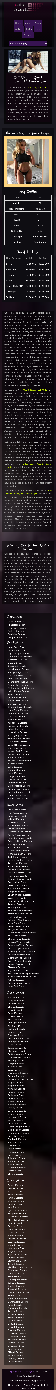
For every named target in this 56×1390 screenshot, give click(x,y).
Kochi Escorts (15, 1026)
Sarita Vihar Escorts (18, 713)
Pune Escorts (14, 1155)
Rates (38, 23)
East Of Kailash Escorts (20, 675)
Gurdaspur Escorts (17, 1279)
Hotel (38, 29)
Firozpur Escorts (16, 1257)
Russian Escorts (16, 621)
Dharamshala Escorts (19, 1133)
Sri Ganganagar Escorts (20, 1054)
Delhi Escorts (41, 1372)
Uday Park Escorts (17, 986)
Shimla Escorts (15, 1174)
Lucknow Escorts (16, 1029)
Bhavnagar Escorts (17, 1123)
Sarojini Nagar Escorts (19, 738)
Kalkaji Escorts (15, 729)
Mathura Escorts (16, 1152)
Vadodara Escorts (17, 1273)
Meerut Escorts (15, 1245)
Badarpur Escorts (16, 716)
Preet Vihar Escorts (17, 678)
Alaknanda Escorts (17, 809)
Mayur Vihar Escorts (18, 701)
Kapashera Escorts (17, 723)
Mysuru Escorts (15, 1114)
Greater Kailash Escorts (20, 656)
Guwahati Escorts (17, 1035)
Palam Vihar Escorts (18, 866)
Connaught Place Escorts (20, 682)
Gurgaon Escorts (16, 776)
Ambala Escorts (16, 1311)
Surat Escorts (15, 1019)
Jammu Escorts (15, 1101)
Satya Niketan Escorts (19, 745)
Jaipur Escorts (15, 1164)
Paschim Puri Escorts (18, 888)
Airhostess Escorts (17, 625)
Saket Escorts (15, 767)
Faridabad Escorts (17, 782)
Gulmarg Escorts (16, 1330)
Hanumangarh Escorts (19, 1057)
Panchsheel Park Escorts (20, 954)
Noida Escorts (15, 773)
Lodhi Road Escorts (18, 710)
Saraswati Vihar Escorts (20, 910)
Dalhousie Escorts (17, 1336)
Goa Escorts (14, 1145)
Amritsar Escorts (16, 1226)
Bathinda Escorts (16, 1232)
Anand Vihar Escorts (18, 882)
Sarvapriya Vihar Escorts (20, 945)
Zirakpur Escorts (16, 1092)
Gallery (19, 29)
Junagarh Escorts (17, 1289)
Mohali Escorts (15, 1235)
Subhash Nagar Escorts (20, 841)
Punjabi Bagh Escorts (18, 789)
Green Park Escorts (18, 795)
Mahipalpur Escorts (17, 660)
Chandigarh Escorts (18, 1216)
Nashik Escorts (15, 1191)
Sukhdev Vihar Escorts (19, 920)
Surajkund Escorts (17, 929)
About (28, 23)
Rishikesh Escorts (17, 1139)
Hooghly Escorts (16, 1358)
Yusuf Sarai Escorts (18, 923)
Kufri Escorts (14, 1207)
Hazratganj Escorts (17, 1117)
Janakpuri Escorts (17, 666)
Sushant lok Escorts (18, 726)
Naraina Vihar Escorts (19, 942)
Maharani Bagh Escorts (20, 854)
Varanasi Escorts (16, 1242)
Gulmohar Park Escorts (19, 958)
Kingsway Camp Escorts (20, 913)
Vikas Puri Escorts (17, 898)
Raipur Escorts (15, 1185)
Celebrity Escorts (16, 634)
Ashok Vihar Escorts (18, 828)
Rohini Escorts (15, 694)
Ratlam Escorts (15, 1016)
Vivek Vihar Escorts (17, 885)
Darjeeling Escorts (17, 1333)
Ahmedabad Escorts (18, 1220)
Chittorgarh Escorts (17, 1270)
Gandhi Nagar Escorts (19, 1126)
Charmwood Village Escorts (22, 932)
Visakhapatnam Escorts (20, 1267)
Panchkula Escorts (17, 1136)
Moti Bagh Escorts (17, 748)
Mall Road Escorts (17, 917)
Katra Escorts (15, 1349)
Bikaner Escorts (16, 1317)
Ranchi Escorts (15, 1223)
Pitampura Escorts (17, 697)
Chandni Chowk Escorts (20, 707)
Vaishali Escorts (16, 819)
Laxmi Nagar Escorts (18, 669)
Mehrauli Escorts (16, 770)
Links (29, 29)
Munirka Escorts (16, 757)
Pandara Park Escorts (19, 847)
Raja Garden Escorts (18, 970)
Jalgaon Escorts (16, 1085)
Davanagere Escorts (18, 1302)
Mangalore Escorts (17, 1298)
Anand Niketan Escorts (19, 961)
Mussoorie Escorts (17, 1104)
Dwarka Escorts (16, 663)
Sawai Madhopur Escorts (20, 1079)
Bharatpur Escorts (17, 1051)
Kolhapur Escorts (16, 1089)
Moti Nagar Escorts (17, 813)
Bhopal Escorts (15, 1188)
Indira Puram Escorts (18, 691)
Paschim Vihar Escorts (19, 869)
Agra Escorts (14, 1148)
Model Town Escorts (18, 798)
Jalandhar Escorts (17, 1158)
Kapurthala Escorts (17, 1254)
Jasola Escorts (15, 719)
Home (11, 1385)
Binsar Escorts (15, 1070)
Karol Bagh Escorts (17, 647)
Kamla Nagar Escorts (18, 835)
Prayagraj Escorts (17, 1022)
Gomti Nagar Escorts (37, 87)
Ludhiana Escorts (16, 1229)
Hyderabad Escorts (17, 1210)
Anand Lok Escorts (17, 863)
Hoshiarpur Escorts (17, 1248)
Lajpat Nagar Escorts (18, 653)
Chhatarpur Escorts (17, 822)
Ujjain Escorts (15, 1320)
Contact (28, 35)
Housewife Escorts (17, 628)
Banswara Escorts (17, 1111)
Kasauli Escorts (15, 1355)
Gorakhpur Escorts (17, 1308)
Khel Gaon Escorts (17, 936)
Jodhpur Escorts (16, 1314)
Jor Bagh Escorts (16, 844)
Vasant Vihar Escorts (18, 754)
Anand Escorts (15, 1361)
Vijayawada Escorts (17, 1261)
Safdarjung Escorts (17, 735)
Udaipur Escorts (16, 1000)
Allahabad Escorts (17, 1239)
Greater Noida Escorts (19, 786)
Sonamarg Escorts (17, 1339)
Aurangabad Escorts (18, 1041)
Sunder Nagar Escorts (19, 983)
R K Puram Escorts (17, 741)
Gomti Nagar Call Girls (35, 390)
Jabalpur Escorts (16, 1283)
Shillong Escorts (16, 1060)
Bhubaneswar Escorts (19, 1038)
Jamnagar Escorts (17, 1048)
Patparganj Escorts (17, 816)
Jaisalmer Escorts (17, 997)
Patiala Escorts (15, 1198)
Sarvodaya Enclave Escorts (22, 951)
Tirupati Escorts (16, 1264)
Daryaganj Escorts (17, 704)
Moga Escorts (15, 1251)
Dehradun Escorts (17, 1167)
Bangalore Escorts (17, 1213)
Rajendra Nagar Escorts (20, 838)
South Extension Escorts (20, 872)
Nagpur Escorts (15, 1032)
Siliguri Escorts (15, 1352)
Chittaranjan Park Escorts (21, 688)
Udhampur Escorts (17, 1346)
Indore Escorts (15, 1171)
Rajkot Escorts (15, 1044)
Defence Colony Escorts (20, 879)
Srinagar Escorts (16, 1098)
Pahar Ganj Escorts (17, 650)
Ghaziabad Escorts (17, 779)
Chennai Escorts (16, 1201)
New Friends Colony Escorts (22, 901)
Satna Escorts (15, 1013)
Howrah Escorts (16, 1327)
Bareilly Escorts (15, 1108)
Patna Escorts (15, 1305)
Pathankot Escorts (17, 1095)
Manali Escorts (15, 1142)
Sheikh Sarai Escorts (18, 926)
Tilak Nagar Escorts (18, 857)
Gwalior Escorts (16, 1286)
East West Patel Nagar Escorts (23, 973)
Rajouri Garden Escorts (20, 860)
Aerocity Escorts (16, 904)
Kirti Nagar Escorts (17, 907)
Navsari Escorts (16, 764)
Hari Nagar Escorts (17, 876)
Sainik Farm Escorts (18, 825)
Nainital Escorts (16, 1067)
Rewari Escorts (15, 1010)
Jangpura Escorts (17, 891)
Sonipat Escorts (16, 1076)
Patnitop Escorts (16, 1204)
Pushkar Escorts (16, 1004)
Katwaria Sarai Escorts (19, 760)
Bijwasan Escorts (16, 967)
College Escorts (16, 631)
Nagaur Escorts (15, 1082)
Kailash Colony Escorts (19, 964)
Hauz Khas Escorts (17, 732)
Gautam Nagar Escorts (19, 832)
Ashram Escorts (16, 980)
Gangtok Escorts (16, 1063)
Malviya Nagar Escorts (19, 672)
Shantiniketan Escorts (19, 939)
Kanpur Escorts (15, 1120)
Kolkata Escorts (16, 1194)
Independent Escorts (18, 637)
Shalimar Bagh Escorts (19, 895)
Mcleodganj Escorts (18, 1073)
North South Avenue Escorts (22, 976)
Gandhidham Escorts (18, 1292)
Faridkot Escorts (16, 1343)
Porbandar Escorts (17, 1295)
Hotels (23, 1388)
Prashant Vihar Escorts (19, 792)
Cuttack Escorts (16, 1324)
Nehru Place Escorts (18, 685)
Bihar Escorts (14, 1276)
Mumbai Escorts (16, 1161)
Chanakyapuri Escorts (19, 850)
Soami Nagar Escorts (18, 948)
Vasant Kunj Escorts (18, 751)
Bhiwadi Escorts (16, 1007)
